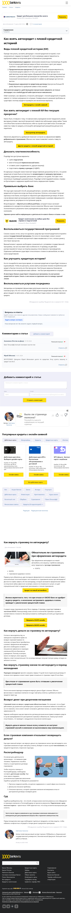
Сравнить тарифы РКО (32, 882)
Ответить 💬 (63, 348)
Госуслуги (48, 489)
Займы (27, 870)
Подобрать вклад (31, 879)
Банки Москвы (7, 868)
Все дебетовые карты (35, 482)
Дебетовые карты (10, 440)
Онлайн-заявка (13, 474)
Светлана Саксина (10, 424)
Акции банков (16, 489)
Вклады (37, 489)
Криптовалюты (39, 494)
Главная (4, 7)
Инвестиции (25, 494)
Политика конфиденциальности (11, 901)
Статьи (11, 7)
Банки (28, 489)
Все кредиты (6, 879)
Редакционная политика (39, 510)
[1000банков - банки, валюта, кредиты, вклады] (16, 906)
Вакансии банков (53, 875)
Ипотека (65, 440)
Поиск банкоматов (8, 877)
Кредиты (17, 7)
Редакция (26, 510)
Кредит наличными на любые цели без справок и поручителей (33, 220)
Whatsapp (35, 892)
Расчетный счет (10, 499)
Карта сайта (51, 872)
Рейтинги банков (8, 872)
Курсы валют (53, 494)
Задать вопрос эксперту (13, 320)
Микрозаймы (25, 440)
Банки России (6, 870)
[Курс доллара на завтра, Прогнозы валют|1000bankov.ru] (8, 906)
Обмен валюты (30, 875)
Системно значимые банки (11, 875)
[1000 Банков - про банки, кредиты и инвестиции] (12, 906)
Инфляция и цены (31, 877)
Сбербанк (23, 499)
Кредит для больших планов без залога (32, 16)
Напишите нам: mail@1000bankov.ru (12, 892)
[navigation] (35, 31)
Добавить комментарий (41, 334)
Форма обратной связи (48, 892)
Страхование (35, 499)
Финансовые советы (11, 504)
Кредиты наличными (9, 882)
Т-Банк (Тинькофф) (51, 499)
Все (6, 489)
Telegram (26, 892)
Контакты (50, 870)
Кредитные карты (52, 440)
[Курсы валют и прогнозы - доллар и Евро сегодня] (4, 906)
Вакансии (59, 892)
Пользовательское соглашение (30, 901)
